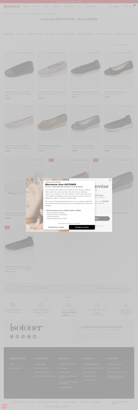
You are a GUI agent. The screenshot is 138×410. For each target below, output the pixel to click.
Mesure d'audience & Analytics (56, 212)
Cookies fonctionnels (53, 216)
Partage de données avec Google (57, 218)
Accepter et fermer (82, 227)
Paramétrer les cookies (56, 227)
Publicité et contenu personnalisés (57, 214)
